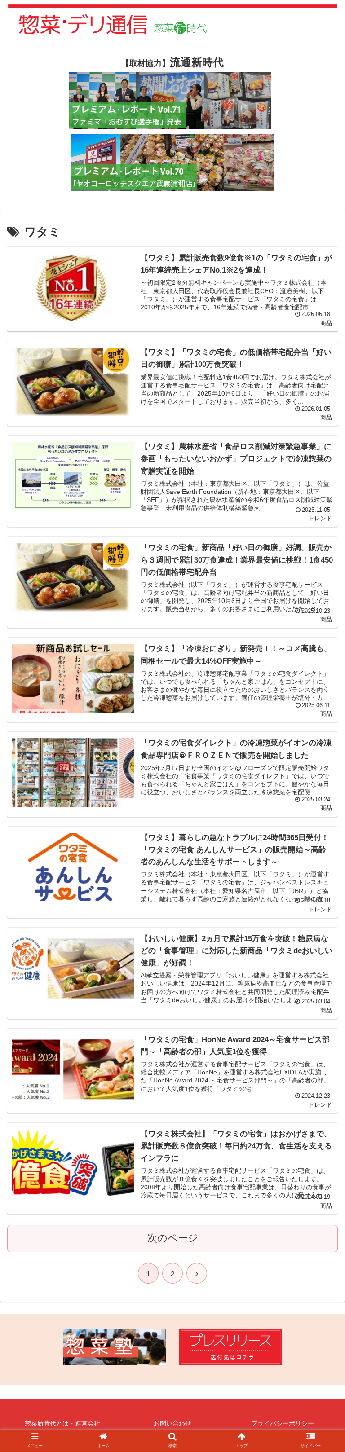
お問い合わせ (172, 1423)
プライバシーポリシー (282, 1423)
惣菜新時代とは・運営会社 (62, 1423)
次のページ (172, 1238)
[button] (319, 999)
